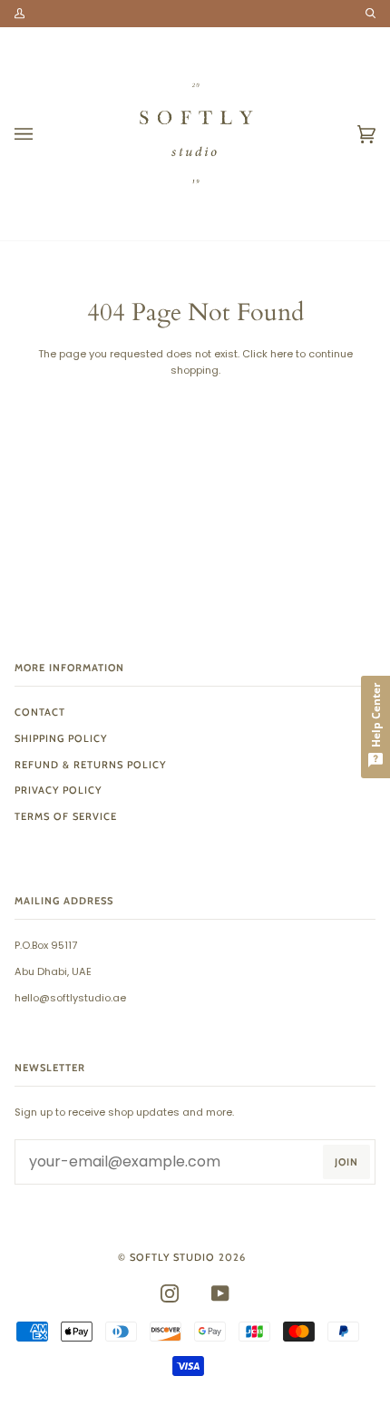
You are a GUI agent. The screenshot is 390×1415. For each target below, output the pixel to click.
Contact (40, 712)
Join (346, 1162)
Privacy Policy (58, 790)
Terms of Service (66, 816)
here (281, 353)
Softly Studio (172, 1257)
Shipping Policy (61, 738)
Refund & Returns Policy (90, 764)
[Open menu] (42, 133)
